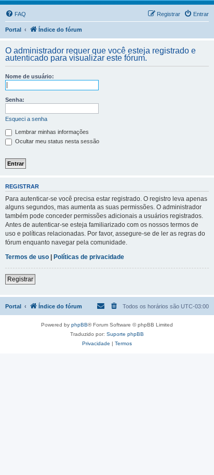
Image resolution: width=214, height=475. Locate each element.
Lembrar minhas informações (51, 132)
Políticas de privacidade (89, 257)
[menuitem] (15, 14)
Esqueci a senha (26, 119)
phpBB (79, 325)
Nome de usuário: (29, 76)
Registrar (20, 279)
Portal (13, 29)
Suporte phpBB (125, 334)
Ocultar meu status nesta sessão (56, 141)
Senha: (14, 100)
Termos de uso (27, 257)
